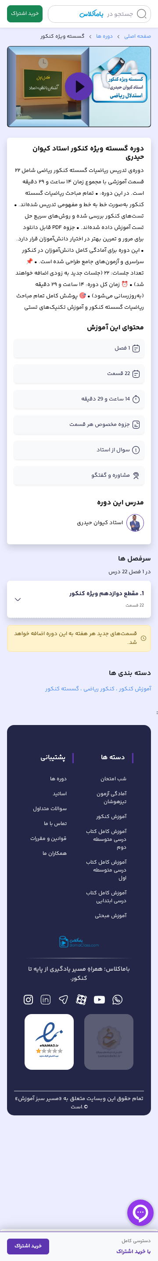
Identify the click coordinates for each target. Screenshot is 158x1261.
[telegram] (63, 1002)
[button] (79, 86)
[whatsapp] (117, 1002)
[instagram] (28, 1002)
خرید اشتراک (25, 14)
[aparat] (81, 1002)
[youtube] (99, 1002)
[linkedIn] (45, 1002)
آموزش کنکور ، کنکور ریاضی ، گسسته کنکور (98, 689)
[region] (79, 86)
